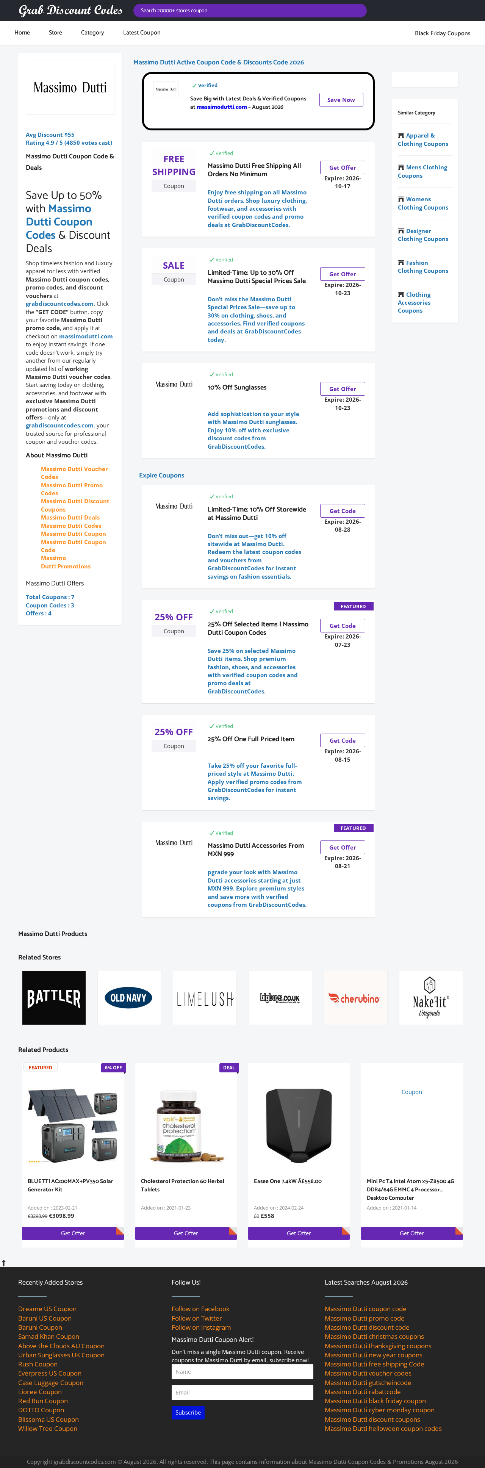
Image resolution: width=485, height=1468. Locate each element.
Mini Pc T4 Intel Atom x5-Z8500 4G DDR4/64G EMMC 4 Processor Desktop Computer (410, 1190)
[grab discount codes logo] (70, 10)
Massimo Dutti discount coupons (372, 1419)
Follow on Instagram (201, 1327)
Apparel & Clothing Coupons (423, 139)
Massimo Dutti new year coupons (373, 1355)
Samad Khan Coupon (48, 1336)
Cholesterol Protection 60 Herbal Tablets (182, 1185)
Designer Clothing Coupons (423, 235)
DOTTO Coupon (41, 1409)
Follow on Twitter (197, 1318)
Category (92, 33)
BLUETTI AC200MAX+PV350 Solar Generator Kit (70, 1185)
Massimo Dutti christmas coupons (374, 1336)
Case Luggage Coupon (50, 1382)
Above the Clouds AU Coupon (61, 1345)
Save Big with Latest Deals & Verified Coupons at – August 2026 (248, 103)
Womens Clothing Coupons (423, 203)
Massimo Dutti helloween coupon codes (383, 1428)
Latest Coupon (142, 33)
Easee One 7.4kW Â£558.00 (288, 1181)
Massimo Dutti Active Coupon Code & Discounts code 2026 (218, 62)
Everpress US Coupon (49, 1373)
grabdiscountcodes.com (60, 303)
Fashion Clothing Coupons (423, 266)
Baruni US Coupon (45, 1318)
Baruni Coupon (40, 1327)
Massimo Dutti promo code (365, 1318)
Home (22, 33)
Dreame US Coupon (47, 1308)
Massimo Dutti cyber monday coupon (380, 1409)
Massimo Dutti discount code (367, 1327)
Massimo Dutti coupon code (366, 1308)
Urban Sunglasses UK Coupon (61, 1355)
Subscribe (188, 1412)
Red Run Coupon (43, 1400)
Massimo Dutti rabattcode (363, 1391)
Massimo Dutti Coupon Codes (59, 222)
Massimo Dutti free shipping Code (374, 1364)
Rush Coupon (38, 1364)
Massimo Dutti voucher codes (368, 1373)
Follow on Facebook (201, 1308)
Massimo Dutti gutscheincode (368, 1382)
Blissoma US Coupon (48, 1419)
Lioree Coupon (40, 1391)
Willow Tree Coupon (47, 1428)
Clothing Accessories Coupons (414, 303)
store (55, 33)
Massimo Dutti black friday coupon (375, 1400)
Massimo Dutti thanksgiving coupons (378, 1345)
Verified (207, 85)
